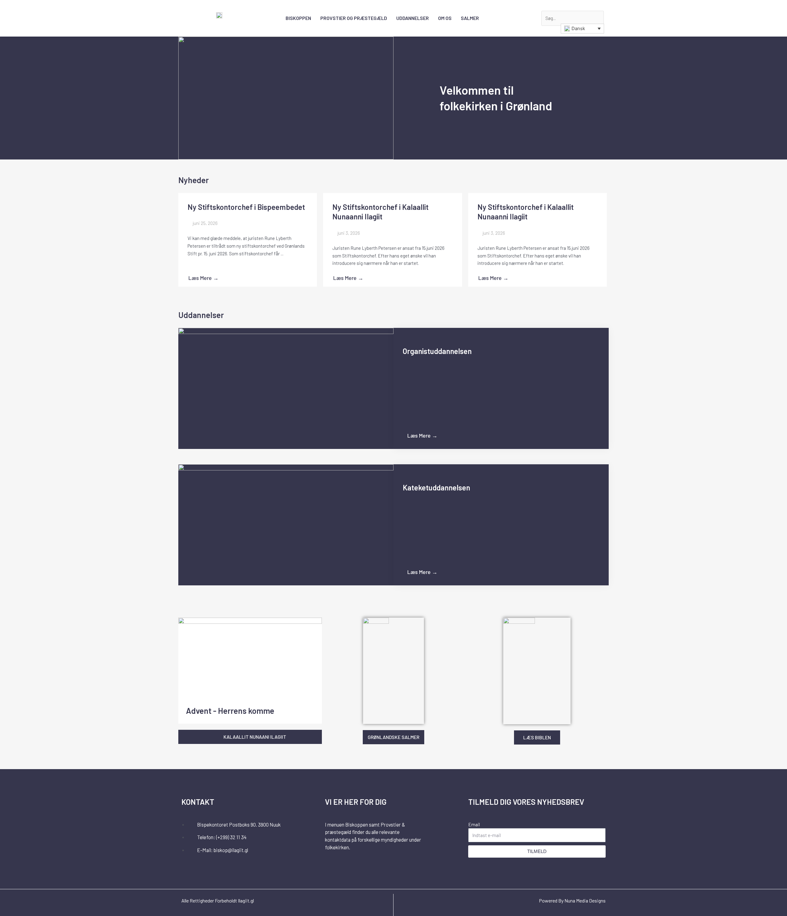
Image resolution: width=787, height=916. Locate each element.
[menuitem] (582, 28)
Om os (445, 18)
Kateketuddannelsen (436, 487)
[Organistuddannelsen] (286, 388)
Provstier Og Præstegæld (353, 18)
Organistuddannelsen (437, 351)
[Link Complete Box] (247, 240)
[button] (551, 7)
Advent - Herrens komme (230, 710)
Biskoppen (298, 18)
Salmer (470, 18)
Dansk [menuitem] (578, 28)
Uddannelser (412, 18)
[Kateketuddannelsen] (286, 524)
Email (474, 824)
